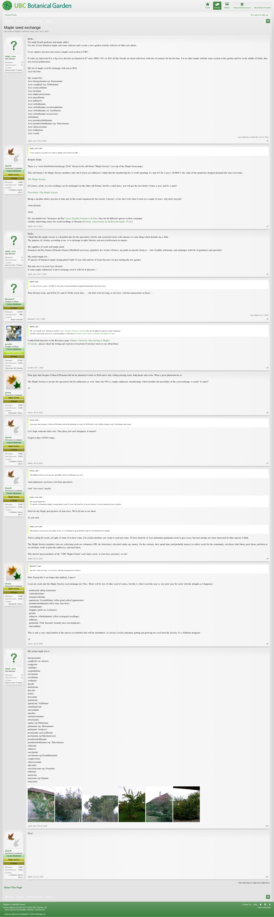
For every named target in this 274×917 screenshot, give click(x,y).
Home (260, 904)
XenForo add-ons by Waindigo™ (16, 914)
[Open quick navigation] (268, 21)
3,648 (20, 405)
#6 (267, 412)
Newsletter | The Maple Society (43, 192)
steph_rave (34, 31)
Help (255, 904)
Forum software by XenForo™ (25, 907)
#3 (267, 274)
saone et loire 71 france (14, 70)
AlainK (8, 166)
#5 (267, 368)
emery (8, 392)
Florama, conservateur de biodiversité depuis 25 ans (107, 221)
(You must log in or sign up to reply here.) (254, 883)
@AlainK (32, 343)
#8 (267, 559)
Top (265, 904)
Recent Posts (11, 15)
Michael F (10, 299)
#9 (267, 644)
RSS (270, 904)
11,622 (20, 312)
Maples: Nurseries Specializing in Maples (90, 340)
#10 (267, 826)
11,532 (20, 360)
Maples (18, 31)
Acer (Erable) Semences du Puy (81, 218)
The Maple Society (37, 179)
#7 (267, 463)
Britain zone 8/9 (17, 319)
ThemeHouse (40, 910)
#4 (267, 319)
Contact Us (246, 904)
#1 (267, 141)
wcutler (8, 344)
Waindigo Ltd (40, 914)
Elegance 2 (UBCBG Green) (14, 904)
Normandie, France (16, 413)
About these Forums (262, 8)
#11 (267, 877)
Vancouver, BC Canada (14, 368)
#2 (267, 226)
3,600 (20, 182)
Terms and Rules (264, 907)
